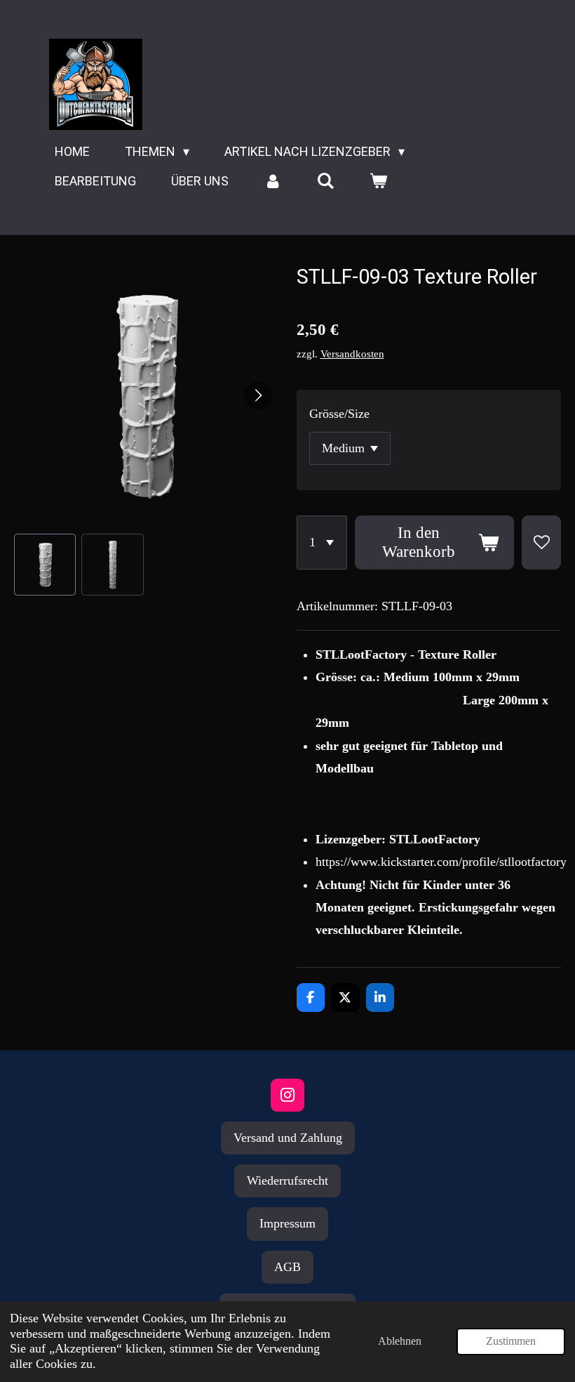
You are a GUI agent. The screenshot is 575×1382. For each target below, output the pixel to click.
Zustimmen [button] (511, 1341)
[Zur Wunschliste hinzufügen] (541, 542)
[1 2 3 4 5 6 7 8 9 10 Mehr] (322, 542)
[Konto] (272, 181)
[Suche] (325, 181)
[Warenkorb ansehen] (377, 181)
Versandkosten (352, 354)
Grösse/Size (339, 414)
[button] (45, 564)
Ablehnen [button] (399, 1341)
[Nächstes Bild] (258, 395)
